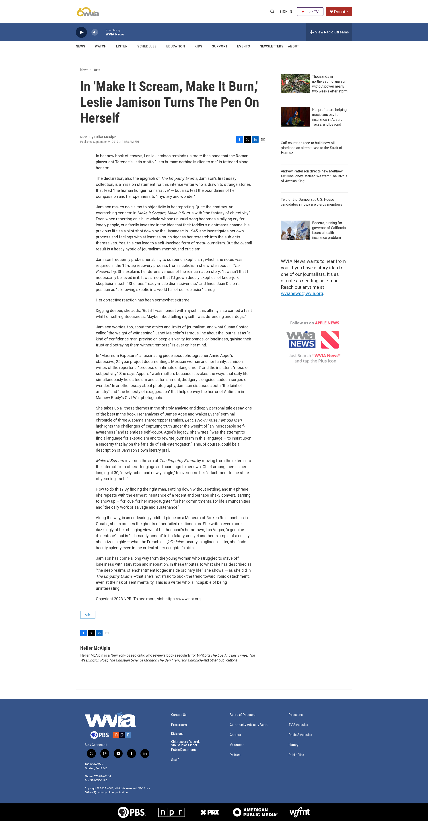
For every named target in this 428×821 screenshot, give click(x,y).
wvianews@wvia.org (302, 293)
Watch (101, 46)
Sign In (286, 11)
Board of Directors (242, 715)
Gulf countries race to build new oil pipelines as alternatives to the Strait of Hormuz (311, 148)
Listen (122, 46)
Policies (235, 755)
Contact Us (179, 715)
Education (175, 46)
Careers (235, 735)
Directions (296, 715)
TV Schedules (298, 725)
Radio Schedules (300, 735)
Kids (198, 46)
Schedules (147, 46)
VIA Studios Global (184, 745)
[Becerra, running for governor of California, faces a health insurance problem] (295, 230)
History (293, 745)
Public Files (296, 755)
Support (220, 46)
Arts (97, 70)
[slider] (102, 32)
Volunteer (237, 745)
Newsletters (272, 46)
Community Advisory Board (249, 725)
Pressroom (179, 725)
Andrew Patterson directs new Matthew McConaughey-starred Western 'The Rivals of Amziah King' (314, 176)
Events (243, 46)
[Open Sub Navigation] (89, 46)
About (293, 46)
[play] (81, 32)
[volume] (95, 32)
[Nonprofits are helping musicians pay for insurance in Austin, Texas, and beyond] (295, 117)
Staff (175, 760)
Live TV (312, 11)
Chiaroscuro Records (185, 741)
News (80, 46)
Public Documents (184, 749)
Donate (341, 11)
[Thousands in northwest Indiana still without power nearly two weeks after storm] (295, 83)
